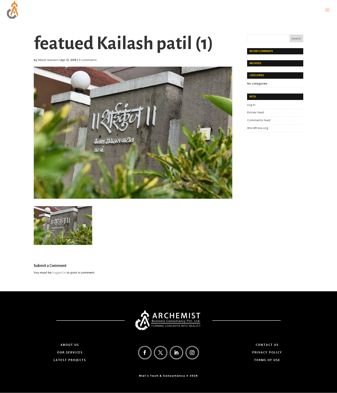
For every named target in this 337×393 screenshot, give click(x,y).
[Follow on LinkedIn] (176, 352)
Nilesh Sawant (48, 60)
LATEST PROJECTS (70, 360)
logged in (59, 273)
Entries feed (255, 112)
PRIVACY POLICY (267, 352)
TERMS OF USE (267, 360)
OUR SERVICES (70, 352)
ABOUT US (69, 345)
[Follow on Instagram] (192, 352)
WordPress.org (257, 128)
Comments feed (258, 120)
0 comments (88, 60)
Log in (251, 105)
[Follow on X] (160, 352)
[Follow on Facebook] (145, 352)
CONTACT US (267, 345)
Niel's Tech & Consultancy (162, 376)
